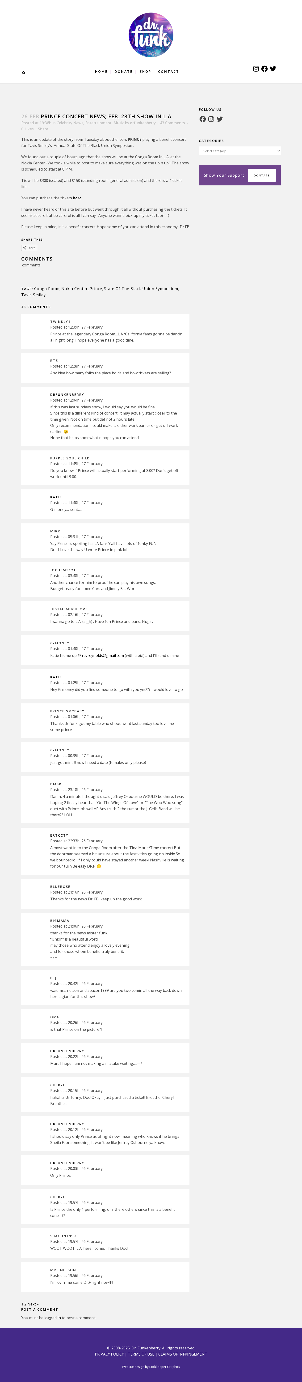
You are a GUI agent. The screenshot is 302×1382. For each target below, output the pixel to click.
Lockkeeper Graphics (164, 1367)
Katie (56, 497)
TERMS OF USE (141, 1354)
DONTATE (262, 175)
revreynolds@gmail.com (103, 655)
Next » (33, 1304)
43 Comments (172, 122)
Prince (96, 288)
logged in (52, 1317)
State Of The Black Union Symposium (141, 288)
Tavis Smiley (33, 294)
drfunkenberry (143, 122)
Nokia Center (74, 288)
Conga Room (46, 288)
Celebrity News (70, 122)
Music (118, 122)
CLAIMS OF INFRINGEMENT (182, 1354)
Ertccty (59, 835)
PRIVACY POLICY (109, 1354)
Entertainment (98, 122)
